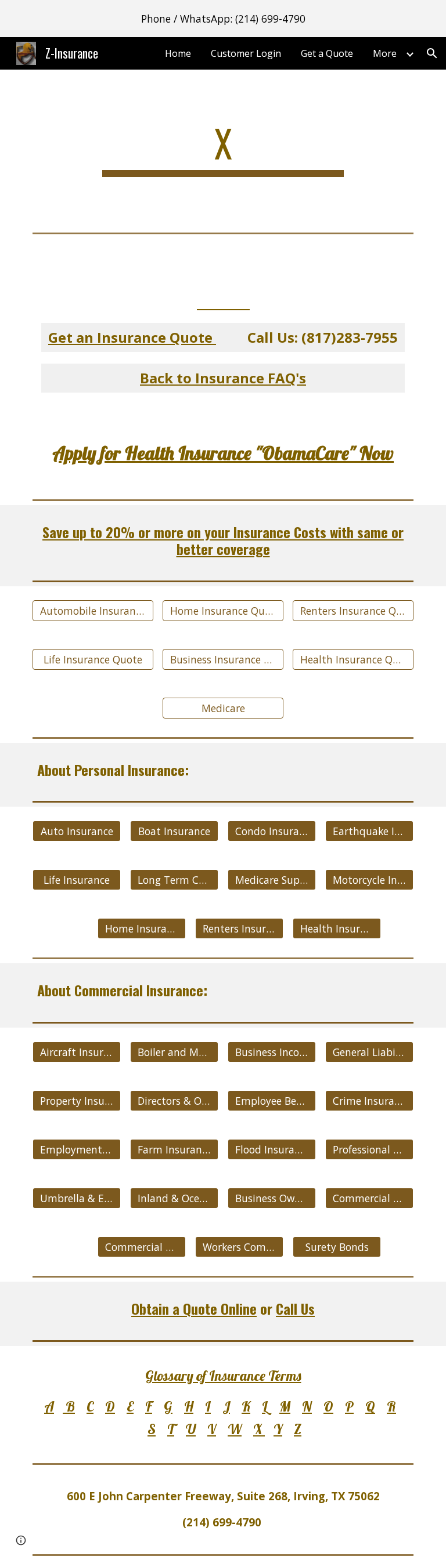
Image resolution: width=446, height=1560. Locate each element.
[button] (432, 53)
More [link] (385, 53)
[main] (223, 149)
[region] (223, 18)
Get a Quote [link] (327, 53)
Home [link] (178, 53)
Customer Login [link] (246, 53)
